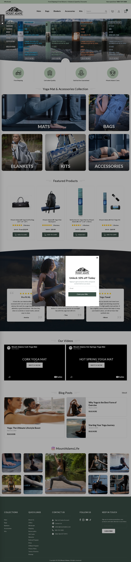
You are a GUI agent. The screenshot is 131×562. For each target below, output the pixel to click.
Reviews (2, 19)
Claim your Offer (82, 294)
